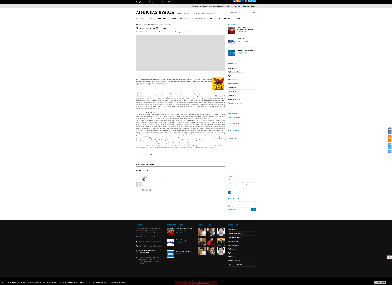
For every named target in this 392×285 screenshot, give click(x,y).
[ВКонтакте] (234, 1)
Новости (233, 68)
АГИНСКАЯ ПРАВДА (155, 12)
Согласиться (380, 282)
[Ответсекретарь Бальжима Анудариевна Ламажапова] (211, 241)
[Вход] (143, 179)
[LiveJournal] (243, 1)
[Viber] (246, 1)
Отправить (146, 190)
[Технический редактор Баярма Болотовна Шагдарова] (202, 232)
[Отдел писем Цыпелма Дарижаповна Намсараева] (221, 232)
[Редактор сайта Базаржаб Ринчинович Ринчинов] (202, 241)
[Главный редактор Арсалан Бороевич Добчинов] (221, 241)
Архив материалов (185, 32)
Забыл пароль (239, 212)
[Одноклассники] (237, 1)
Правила (165, 2)
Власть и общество (236, 72)
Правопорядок (235, 99)
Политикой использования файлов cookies (110, 282)
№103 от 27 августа (222, 6)
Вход (138, 2)
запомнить (233, 209)
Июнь (149, 24)
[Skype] (251, 1)
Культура (233, 87)
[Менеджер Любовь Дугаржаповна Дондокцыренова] (211, 232)
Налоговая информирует (241, 6)
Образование (234, 84)
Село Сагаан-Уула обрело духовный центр (197, 6)
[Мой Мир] (240, 1)
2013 (144, 24)
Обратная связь (173, 2)
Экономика (234, 80)
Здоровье (233, 91)
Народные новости (155, 2)
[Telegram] (254, 1)
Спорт (232, 95)
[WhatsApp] (249, 1)
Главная (138, 24)
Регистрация (144, 2)
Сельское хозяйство (236, 76)
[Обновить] (255, 173)
